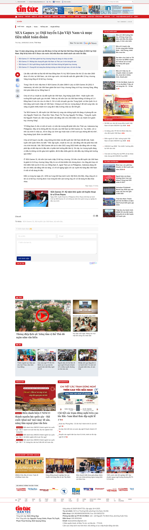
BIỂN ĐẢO (107, 16)
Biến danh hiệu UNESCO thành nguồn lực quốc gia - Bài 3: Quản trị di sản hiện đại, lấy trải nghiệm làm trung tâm (35, 429)
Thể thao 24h (44, 26)
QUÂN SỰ (83, 16)
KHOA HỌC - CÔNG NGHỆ (95, 16)
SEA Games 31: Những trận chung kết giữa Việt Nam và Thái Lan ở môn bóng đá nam (47, 61)
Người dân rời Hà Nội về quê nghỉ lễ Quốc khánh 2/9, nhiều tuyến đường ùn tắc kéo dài (66, 366)
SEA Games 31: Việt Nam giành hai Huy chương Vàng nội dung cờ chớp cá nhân (46, 59)
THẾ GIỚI (27, 16)
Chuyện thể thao (55, 26)
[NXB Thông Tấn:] (59, 491)
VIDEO (136, 16)
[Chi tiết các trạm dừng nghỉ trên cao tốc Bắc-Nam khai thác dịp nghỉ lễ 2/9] (78, 397)
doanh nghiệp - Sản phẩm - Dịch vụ (27, 455)
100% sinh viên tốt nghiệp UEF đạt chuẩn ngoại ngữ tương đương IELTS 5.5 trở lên (120, 477)
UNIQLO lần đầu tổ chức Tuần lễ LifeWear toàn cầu (26, 476)
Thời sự (20, 16)
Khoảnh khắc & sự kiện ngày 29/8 (84, 316)
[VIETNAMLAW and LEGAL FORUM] (38, 490)
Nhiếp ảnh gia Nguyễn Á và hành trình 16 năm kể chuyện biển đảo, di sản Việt (87, 366)
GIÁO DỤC (62, 16)
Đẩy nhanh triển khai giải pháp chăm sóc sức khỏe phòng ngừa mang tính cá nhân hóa (89, 477)
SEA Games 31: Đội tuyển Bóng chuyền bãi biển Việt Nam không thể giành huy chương (48, 64)
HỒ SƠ (77, 16)
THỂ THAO (70, 16)
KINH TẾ (34, 16)
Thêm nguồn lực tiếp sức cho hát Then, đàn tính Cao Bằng (26, 365)
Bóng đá (28, 26)
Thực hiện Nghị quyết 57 (124, 16)
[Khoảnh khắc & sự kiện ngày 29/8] (85, 307)
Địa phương (121, 500)
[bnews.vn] (71, 491)
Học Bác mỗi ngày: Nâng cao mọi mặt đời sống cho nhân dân (84, 335)
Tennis (36, 26)
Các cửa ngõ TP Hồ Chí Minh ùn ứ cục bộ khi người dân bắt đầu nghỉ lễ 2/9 (46, 366)
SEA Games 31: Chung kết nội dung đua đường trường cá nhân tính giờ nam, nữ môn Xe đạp (50, 67)
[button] (95, 357)
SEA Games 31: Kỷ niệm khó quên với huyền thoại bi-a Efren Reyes (73, 193)
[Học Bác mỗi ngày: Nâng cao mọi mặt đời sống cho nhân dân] (85, 324)
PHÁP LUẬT (47, 16)
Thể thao (20, 26)
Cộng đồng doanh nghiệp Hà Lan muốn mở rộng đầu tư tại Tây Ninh (58, 476)
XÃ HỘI (40, 16)
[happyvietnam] (48, 489)
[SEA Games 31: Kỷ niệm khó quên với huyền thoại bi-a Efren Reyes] (36, 199)
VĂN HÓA (55, 16)
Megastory (18, 413)
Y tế (113, 16)
